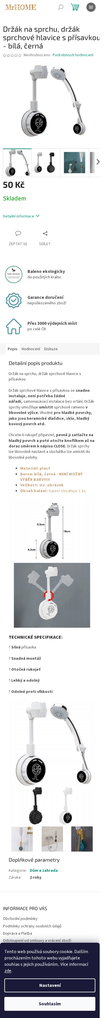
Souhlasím (50, 1004)
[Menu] (91, 7)
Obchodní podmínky (20, 919)
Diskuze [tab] (51, 349)
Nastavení (50, 985)
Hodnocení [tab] (31, 349)
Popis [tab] (13, 349)
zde (7, 971)
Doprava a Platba (17, 933)
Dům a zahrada (44, 870)
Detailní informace (18, 216)
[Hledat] (60, 7)
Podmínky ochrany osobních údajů (32, 926)
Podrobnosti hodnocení (73, 55)
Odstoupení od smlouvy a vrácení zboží (37, 941)
